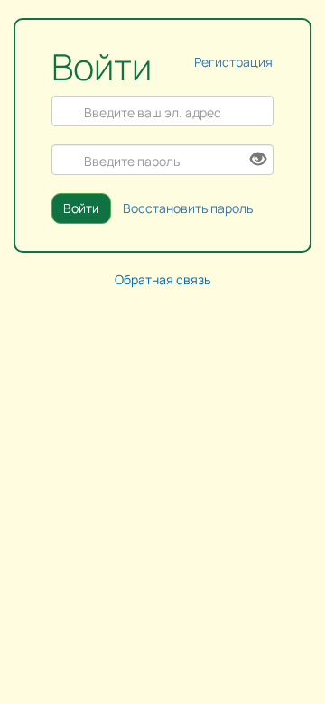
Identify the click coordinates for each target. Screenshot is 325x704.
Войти (81, 208)
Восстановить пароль (188, 208)
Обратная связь (162, 279)
